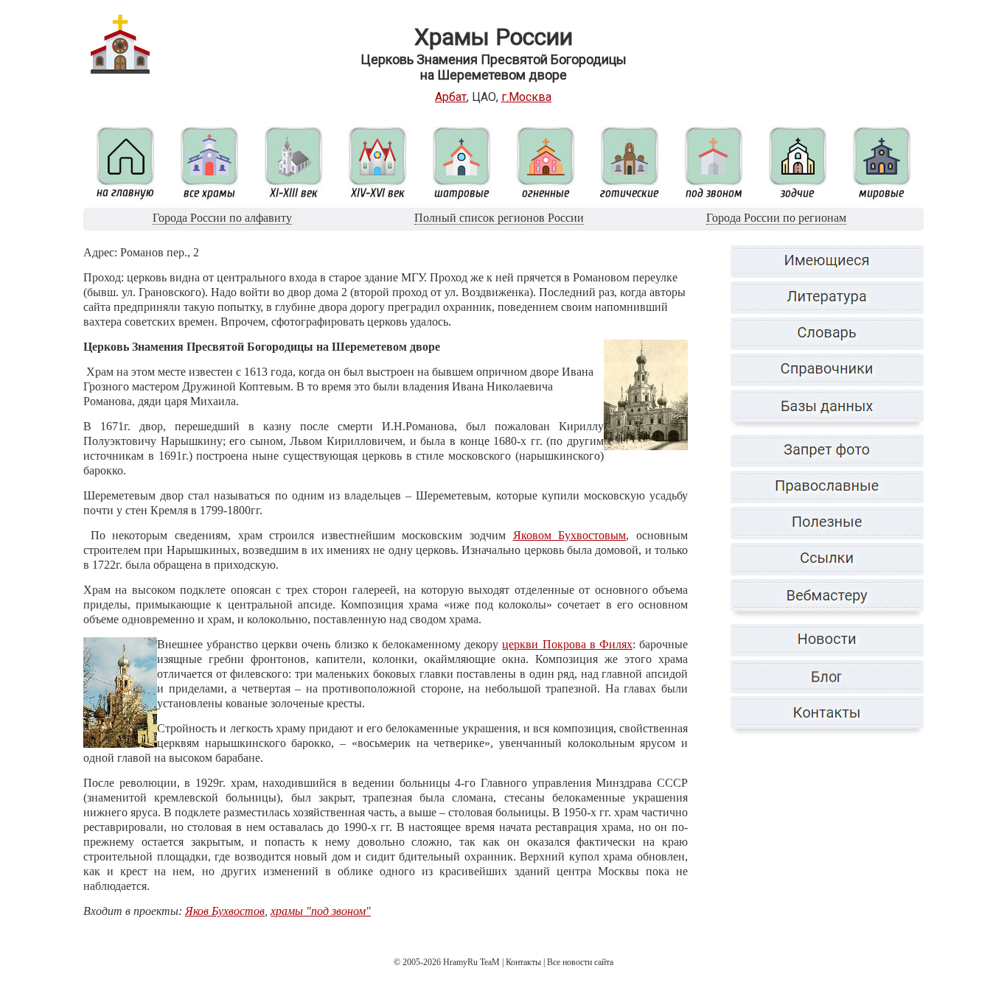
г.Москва (526, 97)
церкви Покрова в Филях (567, 644)
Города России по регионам (776, 217)
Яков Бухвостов (225, 911)
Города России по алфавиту (222, 217)
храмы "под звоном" (321, 911)
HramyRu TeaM (471, 962)
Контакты (523, 962)
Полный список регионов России (499, 217)
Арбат (451, 97)
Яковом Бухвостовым (570, 535)
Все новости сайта (580, 962)
